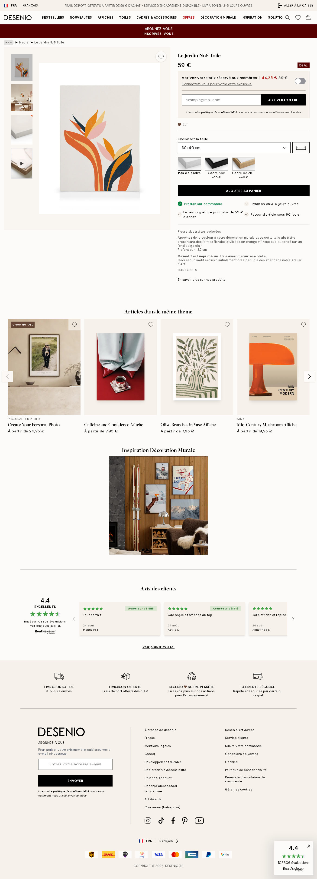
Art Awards (153, 799)
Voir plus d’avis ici (158, 647)
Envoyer (75, 781)
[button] (301, 147)
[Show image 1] (21, 67)
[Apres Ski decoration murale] (158, 505)
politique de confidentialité (219, 112)
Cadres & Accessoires (156, 18)
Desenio (172, 866)
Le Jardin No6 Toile (49, 42)
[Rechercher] (288, 17)
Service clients (236, 738)
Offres (189, 18)
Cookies (231, 762)
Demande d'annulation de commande (245, 779)
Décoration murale (218, 18)
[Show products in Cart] (308, 17)
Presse (150, 738)
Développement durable (163, 762)
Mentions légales (158, 746)
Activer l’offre (283, 100)
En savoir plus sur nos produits (201, 280)
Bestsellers (53, 18)
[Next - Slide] (313, 168)
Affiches (105, 18)
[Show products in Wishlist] (298, 17)
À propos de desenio (161, 730)
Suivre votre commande (243, 746)
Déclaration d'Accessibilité (165, 770)
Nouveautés (81, 18)
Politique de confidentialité (246, 770)
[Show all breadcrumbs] (8, 42)
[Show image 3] (21, 130)
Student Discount (158, 778)
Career (150, 754)
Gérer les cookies (238, 789)
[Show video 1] (21, 163)
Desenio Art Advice (240, 730)
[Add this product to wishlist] (161, 56)
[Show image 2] (21, 97)
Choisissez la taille (193, 139)
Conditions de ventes (241, 754)
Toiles (125, 18)
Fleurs (24, 42)
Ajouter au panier (243, 191)
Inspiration (252, 18)
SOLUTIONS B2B (281, 18)
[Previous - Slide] (174, 168)
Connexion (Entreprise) (163, 807)
